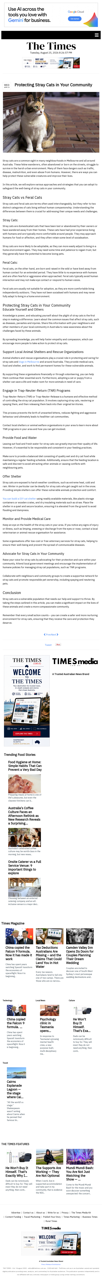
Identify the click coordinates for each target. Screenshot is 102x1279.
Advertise (15, 1212)
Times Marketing (71, 1217)
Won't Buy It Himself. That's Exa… (82, 1025)
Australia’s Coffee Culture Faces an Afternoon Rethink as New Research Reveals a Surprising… (24, 815)
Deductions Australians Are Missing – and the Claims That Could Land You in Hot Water (49, 957)
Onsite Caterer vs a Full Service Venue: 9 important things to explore (24, 867)
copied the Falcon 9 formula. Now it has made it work (19, 953)
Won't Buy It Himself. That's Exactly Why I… (17, 1172)
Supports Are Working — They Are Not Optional (48, 1172)
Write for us (53, 1212)
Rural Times (51, 1221)
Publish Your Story (52, 1217)
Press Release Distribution (51, 1264)
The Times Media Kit (81, 1212)
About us (40, 1212)
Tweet (48, 644)
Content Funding (13, 1217)
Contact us (28, 1212)
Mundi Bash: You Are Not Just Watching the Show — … (80, 1173)
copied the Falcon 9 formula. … (16, 1023)
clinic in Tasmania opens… (48, 1025)
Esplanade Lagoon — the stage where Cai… (15, 1089)
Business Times (89, 1217)
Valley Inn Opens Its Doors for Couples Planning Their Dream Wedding (80, 955)
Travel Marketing (32, 1217)
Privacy (65, 1212)
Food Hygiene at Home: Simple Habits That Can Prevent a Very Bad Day (25, 766)
